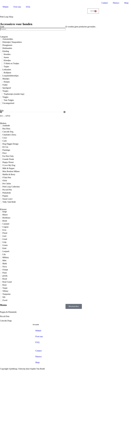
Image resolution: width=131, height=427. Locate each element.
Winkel (5, 7)
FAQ (28, 7)
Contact (104, 3)
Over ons (17, 7)
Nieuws (116, 3)
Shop (126, 3)
